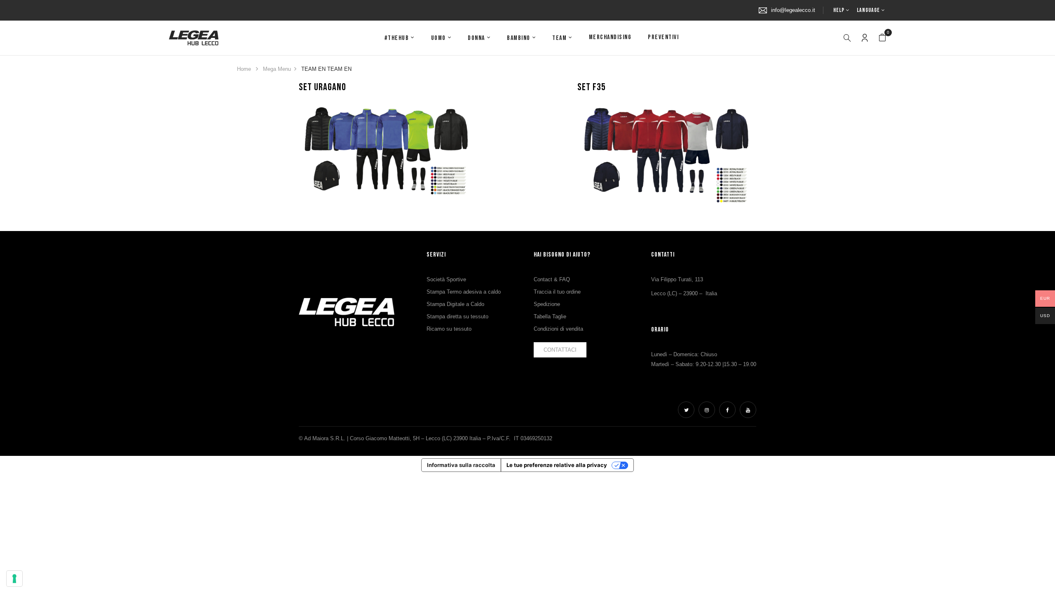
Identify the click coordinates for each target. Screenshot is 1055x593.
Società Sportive (446, 279)
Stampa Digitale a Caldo (455, 304)
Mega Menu (277, 69)
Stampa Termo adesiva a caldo (464, 292)
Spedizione (547, 304)
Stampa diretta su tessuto (457, 316)
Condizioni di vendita (558, 329)
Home (244, 69)
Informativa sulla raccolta (461, 465)
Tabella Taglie (550, 316)
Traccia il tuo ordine (557, 292)
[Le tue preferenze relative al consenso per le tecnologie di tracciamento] (14, 578)
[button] (882, 38)
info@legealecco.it (793, 10)
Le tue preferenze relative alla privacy (556, 465)
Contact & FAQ (552, 279)
